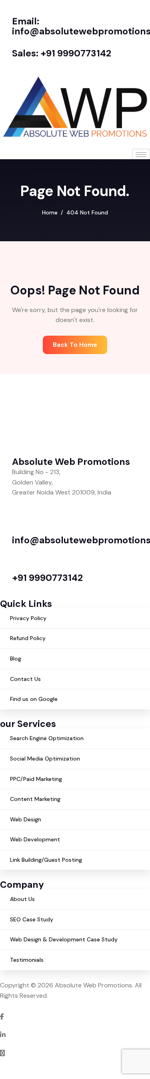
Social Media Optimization (45, 758)
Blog (15, 658)
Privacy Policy (28, 618)
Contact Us (25, 679)
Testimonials (27, 959)
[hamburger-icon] (141, 154)
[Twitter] (75, 1052)
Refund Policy (28, 638)
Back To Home (75, 344)
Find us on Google (34, 699)
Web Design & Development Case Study (64, 939)
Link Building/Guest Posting (46, 859)
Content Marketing (35, 799)
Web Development (35, 839)
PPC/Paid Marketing (36, 779)
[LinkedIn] (75, 1034)
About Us (22, 899)
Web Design (25, 819)
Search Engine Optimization (47, 738)
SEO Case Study (31, 919)
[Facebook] (75, 1016)
